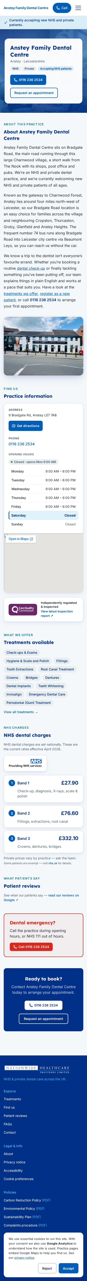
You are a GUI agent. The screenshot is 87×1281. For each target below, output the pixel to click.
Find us (9, 1107)
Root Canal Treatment (57, 669)
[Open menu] (78, 8)
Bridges (32, 677)
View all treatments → (21, 712)
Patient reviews (15, 1116)
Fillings (62, 661)
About (8, 1154)
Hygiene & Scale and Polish (27, 661)
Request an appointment (34, 93)
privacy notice (24, 1257)
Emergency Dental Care (47, 694)
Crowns (12, 677)
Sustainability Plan (22, 1217)
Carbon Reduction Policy (27, 1200)
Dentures (52, 677)
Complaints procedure (25, 1225)
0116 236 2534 (30, 80)
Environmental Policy (24, 1208)
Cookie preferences (18, 1179)
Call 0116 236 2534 (34, 947)
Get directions (28, 426)
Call (64, 8)
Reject (47, 1268)
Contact (10, 1132)
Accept (68, 1268)
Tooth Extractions (19, 669)
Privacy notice (14, 1162)
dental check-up (31, 268)
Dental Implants (18, 686)
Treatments (12, 1099)
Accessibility (13, 1170)
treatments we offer (21, 293)
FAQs (8, 1124)
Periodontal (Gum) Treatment (28, 703)
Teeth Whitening (51, 686)
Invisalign (14, 694)
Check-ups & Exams (21, 652)
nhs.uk (52, 863)
